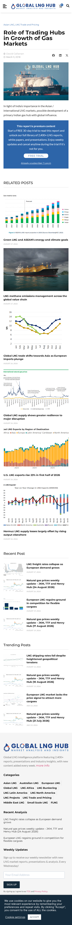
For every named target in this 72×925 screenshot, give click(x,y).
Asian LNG (8, 24)
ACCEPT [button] (34, 917)
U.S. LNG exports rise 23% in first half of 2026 (31, 475)
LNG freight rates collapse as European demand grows (45, 566)
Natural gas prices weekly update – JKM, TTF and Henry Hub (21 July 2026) (45, 717)
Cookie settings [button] (15, 917)
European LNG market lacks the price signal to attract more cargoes (47, 698)
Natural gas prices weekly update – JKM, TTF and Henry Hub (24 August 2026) (45, 584)
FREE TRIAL (36, 155)
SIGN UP (12, 884)
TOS (29, 891)
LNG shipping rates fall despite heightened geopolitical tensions (46, 659)
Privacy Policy (41, 891)
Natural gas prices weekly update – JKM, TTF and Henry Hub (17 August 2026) (45, 623)
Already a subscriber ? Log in (36, 163)
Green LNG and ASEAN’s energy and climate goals (35, 239)
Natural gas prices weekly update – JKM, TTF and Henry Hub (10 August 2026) (45, 678)
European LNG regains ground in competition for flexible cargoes (46, 603)
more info (42, 765)
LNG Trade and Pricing (27, 24)
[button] (53, 55)
